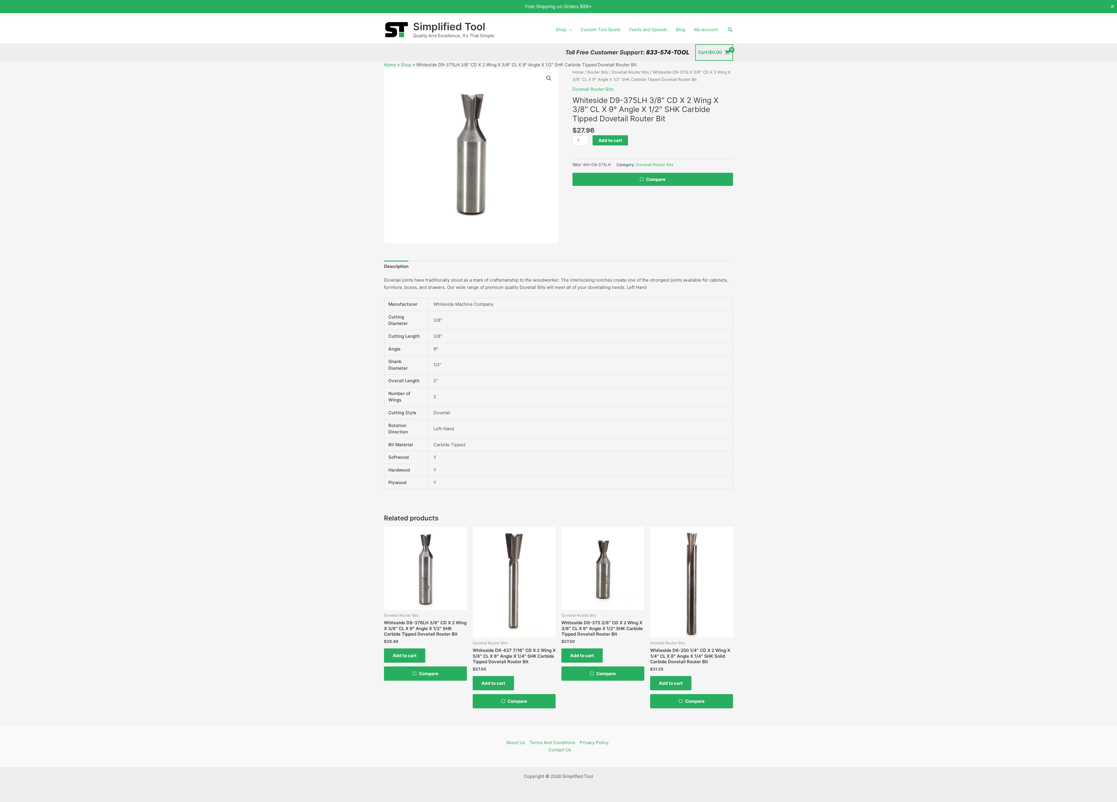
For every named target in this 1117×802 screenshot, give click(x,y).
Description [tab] (396, 266)
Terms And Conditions (552, 742)
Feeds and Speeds (648, 29)
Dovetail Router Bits (630, 72)
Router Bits (597, 72)
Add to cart (610, 140)
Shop (561, 29)
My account (706, 29)
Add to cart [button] (405, 655)
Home (390, 64)
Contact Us (559, 750)
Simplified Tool (449, 26)
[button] (569, 29)
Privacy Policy (594, 742)
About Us (515, 742)
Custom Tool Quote (600, 29)
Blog (680, 29)
